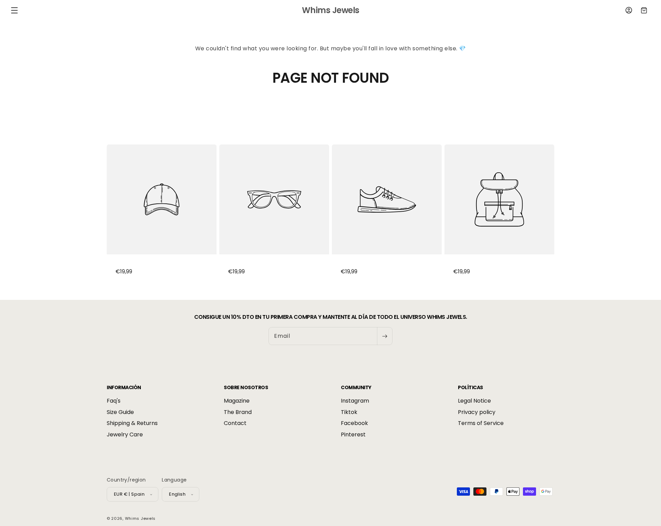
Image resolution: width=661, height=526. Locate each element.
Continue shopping (330, 112)
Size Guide (120, 412)
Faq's (113, 401)
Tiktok (349, 412)
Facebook (354, 423)
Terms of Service (481, 423)
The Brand (238, 412)
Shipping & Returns (132, 423)
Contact (235, 423)
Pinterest (353, 434)
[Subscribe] (384, 336)
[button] (14, 10)
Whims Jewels (140, 518)
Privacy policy (476, 412)
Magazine (237, 401)
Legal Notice (474, 401)
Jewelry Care (125, 434)
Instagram (355, 401)
